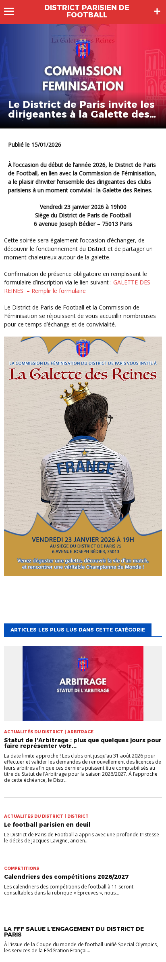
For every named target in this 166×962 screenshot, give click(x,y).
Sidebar (157, 11)
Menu (12, 11)
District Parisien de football (86, 11)
